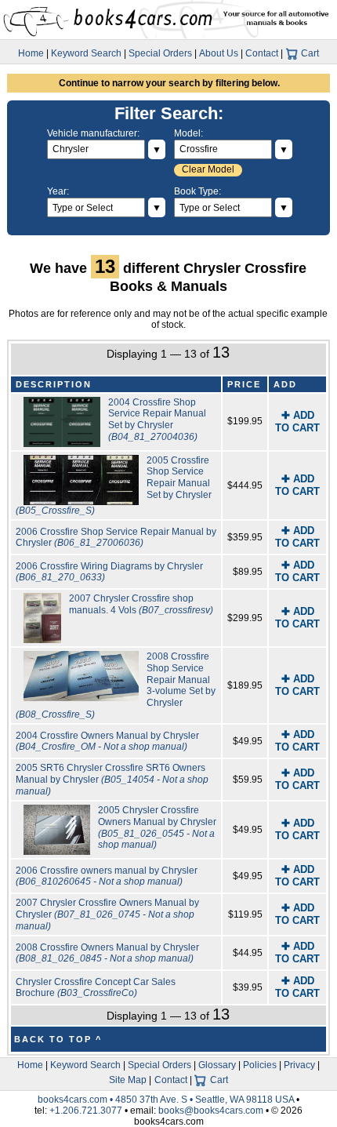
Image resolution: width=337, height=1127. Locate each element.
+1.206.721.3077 (85, 1110)
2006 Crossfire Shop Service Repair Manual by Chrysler (116, 537)
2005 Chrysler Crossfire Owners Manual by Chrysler (157, 827)
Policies (260, 1065)
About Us (218, 53)
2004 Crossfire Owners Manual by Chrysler (107, 741)
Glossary (217, 1065)
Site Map (128, 1079)
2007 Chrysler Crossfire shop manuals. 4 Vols (141, 604)
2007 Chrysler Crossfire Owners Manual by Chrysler (107, 914)
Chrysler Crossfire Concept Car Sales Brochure (96, 987)
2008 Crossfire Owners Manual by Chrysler (107, 953)
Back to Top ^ (58, 1039)
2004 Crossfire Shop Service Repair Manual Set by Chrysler (157, 419)
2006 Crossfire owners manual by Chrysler (106, 876)
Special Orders (160, 53)
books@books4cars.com (210, 1110)
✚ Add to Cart (297, 421)
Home (31, 53)
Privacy (299, 1065)
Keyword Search (86, 53)
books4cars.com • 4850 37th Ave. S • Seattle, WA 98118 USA (167, 1099)
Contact (261, 53)
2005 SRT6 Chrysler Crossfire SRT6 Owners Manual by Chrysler (112, 779)
